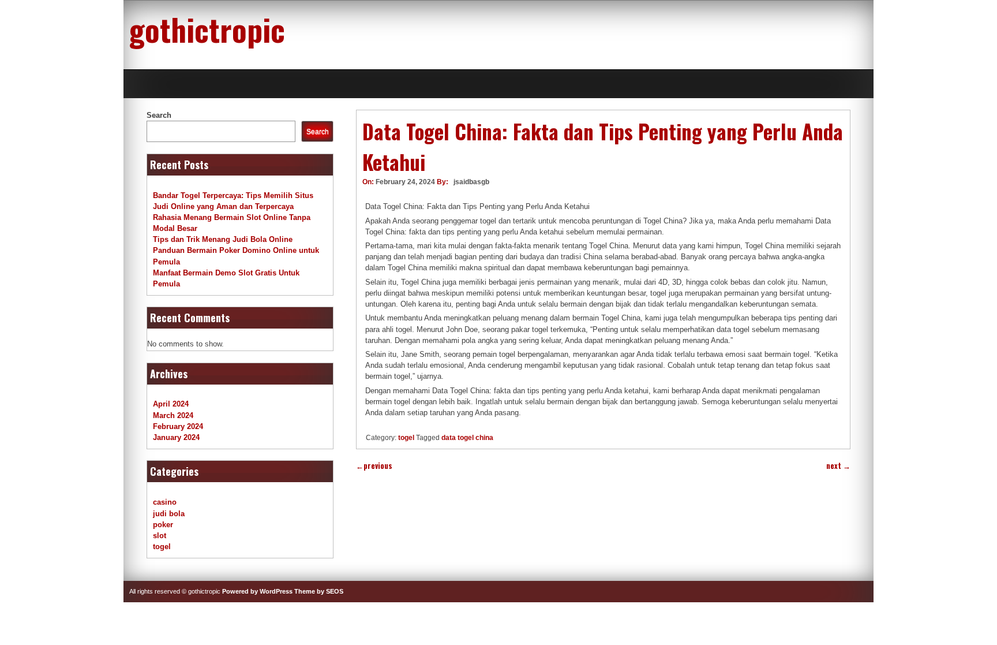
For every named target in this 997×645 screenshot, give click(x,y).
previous (374, 465)
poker (163, 524)
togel (406, 438)
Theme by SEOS (318, 591)
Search (159, 115)
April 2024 (171, 404)
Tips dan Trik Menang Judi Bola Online (223, 239)
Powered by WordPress (257, 591)
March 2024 (173, 415)
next (838, 465)
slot (159, 535)
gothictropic (207, 28)
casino (165, 502)
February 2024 (178, 426)
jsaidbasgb (471, 182)
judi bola (169, 513)
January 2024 (176, 437)
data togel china (467, 438)
